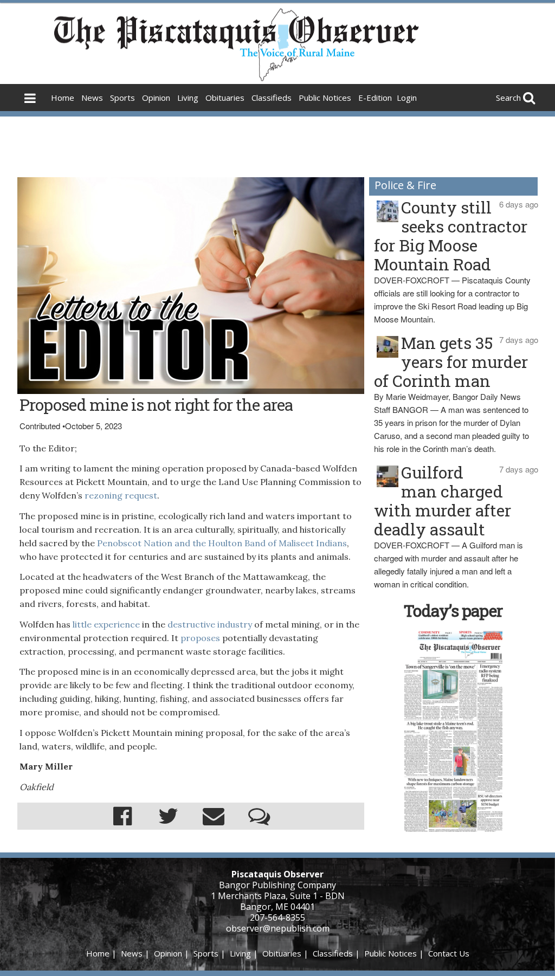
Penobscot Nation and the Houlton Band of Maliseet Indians (222, 543)
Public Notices (325, 97)
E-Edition (375, 97)
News (92, 97)
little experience (106, 624)
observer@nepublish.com (278, 928)
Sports (122, 97)
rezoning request (121, 495)
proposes (200, 637)
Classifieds (271, 97)
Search (508, 97)
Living (187, 97)
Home (62, 97)
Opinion (156, 97)
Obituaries (224, 97)
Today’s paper (453, 610)
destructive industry (209, 624)
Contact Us (448, 953)
